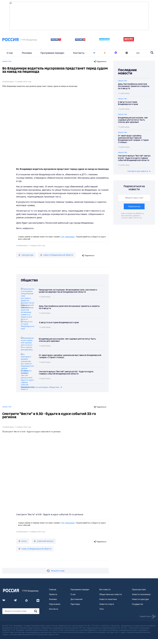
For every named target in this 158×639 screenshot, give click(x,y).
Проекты (53, 594)
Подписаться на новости (134, 188)
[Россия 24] (80, 40)
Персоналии (54, 604)
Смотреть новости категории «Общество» (40, 387)
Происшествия (139, 589)
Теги (101, 609)
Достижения (76, 599)
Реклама (27, 52)
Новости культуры (140, 599)
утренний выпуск (45, 541)
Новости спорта (106, 604)
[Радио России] (104, 40)
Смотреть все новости (137, 171)
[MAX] (116, 53)
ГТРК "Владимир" (67, 236)
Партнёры (75, 604)
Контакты (78, 52)
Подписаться (134, 206)
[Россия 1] (56, 40)
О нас (10, 52)
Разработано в (146, 616)
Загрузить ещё (57, 570)
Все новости (105, 589)
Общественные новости (110, 594)
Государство (137, 604)
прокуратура (27, 255)
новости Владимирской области (58, 255)
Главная (52, 589)
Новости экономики (141, 594)
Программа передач (52, 52)
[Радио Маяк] (129, 41)
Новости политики (108, 599)
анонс (24, 541)
